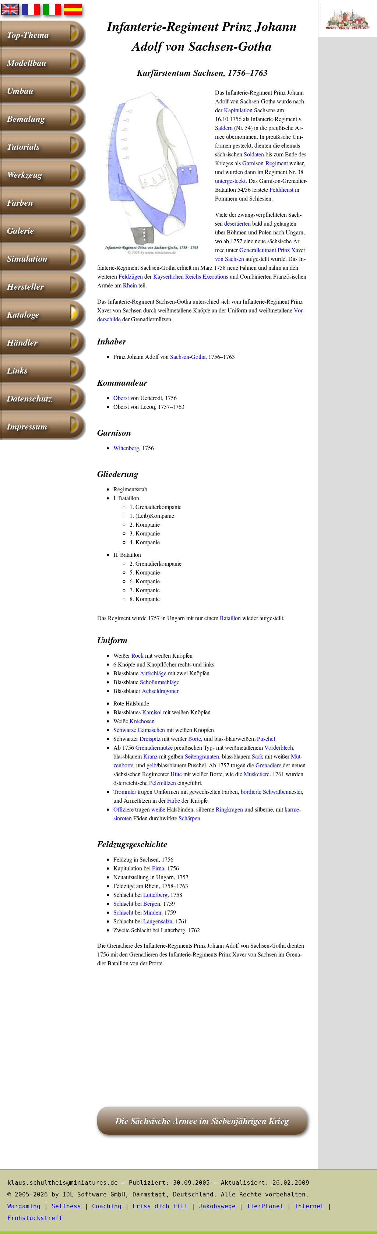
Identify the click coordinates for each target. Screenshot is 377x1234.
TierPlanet (265, 1206)
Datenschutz (29, 398)
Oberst (121, 398)
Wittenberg (126, 448)
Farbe (173, 800)
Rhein (130, 285)
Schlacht (123, 912)
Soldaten (254, 154)
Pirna (158, 868)
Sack (257, 756)
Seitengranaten (202, 756)
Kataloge (23, 314)
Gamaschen (151, 729)
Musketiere (256, 774)
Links (17, 370)
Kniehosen (142, 721)
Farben (20, 202)
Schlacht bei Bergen (136, 903)
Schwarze (124, 729)
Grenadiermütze (154, 747)
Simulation (27, 258)
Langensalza (157, 921)
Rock (137, 655)
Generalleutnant (257, 250)
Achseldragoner (160, 690)
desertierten (237, 223)
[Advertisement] (202, 1026)
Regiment (276, 163)
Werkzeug (24, 174)
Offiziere (123, 809)
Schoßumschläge (159, 682)
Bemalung (26, 118)
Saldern (224, 127)
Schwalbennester (282, 791)
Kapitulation (238, 110)
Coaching (106, 1206)
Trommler (124, 791)
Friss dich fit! (160, 1206)
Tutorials (23, 146)
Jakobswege (217, 1206)
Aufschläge (153, 673)
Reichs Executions (206, 276)
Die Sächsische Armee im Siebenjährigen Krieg (202, 1120)
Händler (22, 342)
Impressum (27, 426)
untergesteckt (230, 180)
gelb (151, 765)
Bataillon (230, 618)
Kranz (150, 756)
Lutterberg (155, 894)
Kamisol (152, 712)
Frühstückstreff (35, 1217)
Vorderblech (278, 747)
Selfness (66, 1206)
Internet (309, 1206)
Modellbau (26, 62)
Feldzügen (131, 276)
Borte (194, 738)
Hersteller (25, 286)
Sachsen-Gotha (187, 356)
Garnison (253, 163)
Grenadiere (268, 765)
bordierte (251, 791)
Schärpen (189, 818)
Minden (152, 912)
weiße (158, 809)
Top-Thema (28, 34)
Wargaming (23, 1206)
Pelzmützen (162, 782)
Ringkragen (229, 809)
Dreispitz (150, 738)
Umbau (20, 90)
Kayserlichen (168, 276)
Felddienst (281, 189)
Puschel (266, 738)
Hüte (176, 774)
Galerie (20, 230)
